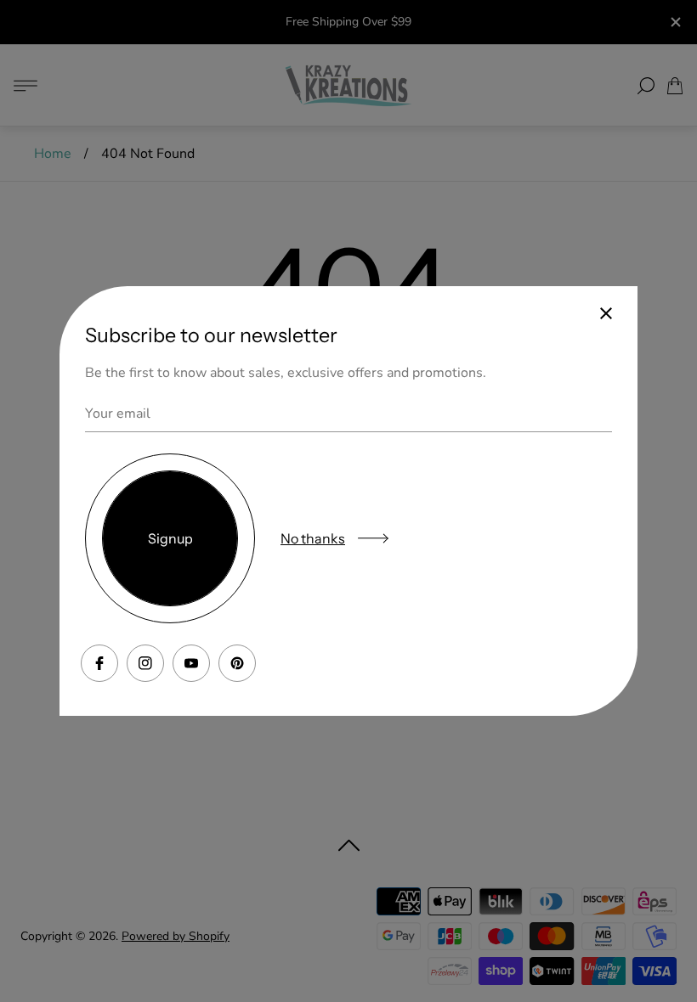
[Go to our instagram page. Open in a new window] (145, 663)
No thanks (312, 538)
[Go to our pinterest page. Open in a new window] (237, 663)
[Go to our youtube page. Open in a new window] (191, 663)
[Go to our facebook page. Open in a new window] (99, 663)
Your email (117, 413)
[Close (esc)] (606, 313)
